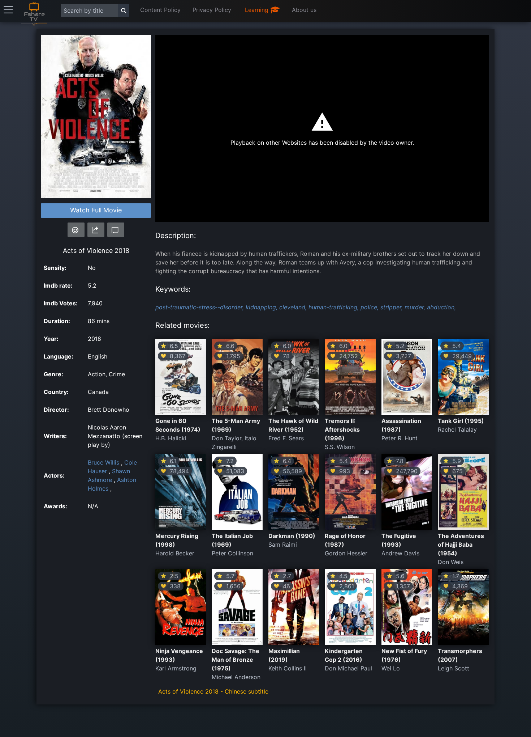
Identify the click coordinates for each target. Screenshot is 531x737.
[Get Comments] (115, 230)
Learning (257, 9)
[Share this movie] (95, 230)
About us (304, 9)
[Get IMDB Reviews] (76, 230)
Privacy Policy (212, 9)
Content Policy (160, 9)
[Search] (123, 10)
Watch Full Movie (96, 210)
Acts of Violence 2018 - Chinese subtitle (213, 691)
